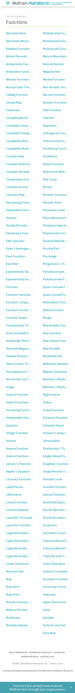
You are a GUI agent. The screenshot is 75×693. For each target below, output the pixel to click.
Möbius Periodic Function (23, 610)
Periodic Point (52, 202)
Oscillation (50, 156)
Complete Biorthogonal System (27, 118)
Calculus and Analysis (16, 16)
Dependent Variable (19, 210)
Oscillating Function (56, 148)
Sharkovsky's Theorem (58, 448)
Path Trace (50, 179)
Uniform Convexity (55, 571)
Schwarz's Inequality (56, 433)
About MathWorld (18, 652)
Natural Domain (53, 64)
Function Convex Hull (20, 310)
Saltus (47, 402)
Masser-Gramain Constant (23, 602)
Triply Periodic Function (59, 556)
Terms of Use (56, 663)
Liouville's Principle (19, 518)
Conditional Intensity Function (26, 187)
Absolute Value (16, 33)
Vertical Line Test (54, 625)
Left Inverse (14, 494)
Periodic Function (55, 195)
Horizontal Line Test (19, 379)
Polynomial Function (57, 233)
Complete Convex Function (24, 125)
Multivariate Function (57, 49)
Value (46, 610)
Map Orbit (12, 594)
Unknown (49, 594)
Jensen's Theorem (18, 464)
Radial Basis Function (57, 302)
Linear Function (16, 502)
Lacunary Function (18, 479)
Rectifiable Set (52, 356)
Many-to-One (15, 571)
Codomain (13, 110)
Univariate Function (56, 587)
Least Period (14, 487)
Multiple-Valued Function (23, 625)
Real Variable (51, 348)
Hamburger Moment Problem (25, 341)
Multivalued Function (57, 41)
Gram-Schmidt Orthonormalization (29, 333)
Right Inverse (51, 394)
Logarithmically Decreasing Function (30, 548)
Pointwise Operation (56, 225)
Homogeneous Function (22, 371)
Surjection (50, 525)
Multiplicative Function (58, 33)
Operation (50, 125)
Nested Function (54, 79)
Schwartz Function (55, 418)
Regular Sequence (55, 371)
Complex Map (15, 156)
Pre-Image (50, 256)
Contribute (59, 652)
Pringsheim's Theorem (58, 264)
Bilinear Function (17, 79)
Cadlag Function (17, 95)
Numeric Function (55, 102)
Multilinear (13, 617)
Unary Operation (54, 564)
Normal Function (54, 95)
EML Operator (15, 241)
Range (47, 318)
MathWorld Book (29, 656)
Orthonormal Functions (59, 141)
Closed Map (14, 102)
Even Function (15, 256)
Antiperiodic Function (20, 64)
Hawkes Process (17, 356)
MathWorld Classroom (40, 652)
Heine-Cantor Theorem (21, 364)
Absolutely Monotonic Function (27, 41)
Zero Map (49, 633)
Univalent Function (55, 579)
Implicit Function (17, 394)
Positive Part (51, 248)
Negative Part (51, 72)
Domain (11, 218)
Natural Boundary (55, 56)
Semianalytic (51, 441)
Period (47, 187)
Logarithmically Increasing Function (30, 556)
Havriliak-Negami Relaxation (25, 348)
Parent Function (53, 164)
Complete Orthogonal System (26, 133)
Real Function (52, 333)
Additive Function (18, 49)
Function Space (16, 318)
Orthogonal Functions (57, 133)
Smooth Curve (52, 479)
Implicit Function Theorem (24, 402)
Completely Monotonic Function (27, 141)
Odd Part (49, 118)
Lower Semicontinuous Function (28, 564)
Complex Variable (17, 171)
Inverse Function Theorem (23, 456)
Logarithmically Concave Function (28, 533)
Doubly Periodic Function (23, 225)
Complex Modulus (18, 164)
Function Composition (21, 302)
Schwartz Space (53, 425)
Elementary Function (20, 233)
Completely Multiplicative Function (29, 148)
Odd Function (52, 110)
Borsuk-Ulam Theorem (21, 87)
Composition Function (21, 179)
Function (12, 287)
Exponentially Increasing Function (28, 279)
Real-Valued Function (57, 341)
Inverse (11, 441)
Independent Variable (20, 418)
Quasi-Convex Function (58, 295)
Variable (48, 617)
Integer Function (17, 433)
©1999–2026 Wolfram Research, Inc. (30, 663)
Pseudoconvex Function (59, 279)
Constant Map (15, 195)
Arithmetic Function (19, 72)
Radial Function (53, 310)
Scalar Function (53, 410)
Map (9, 579)
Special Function (54, 494)
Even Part (12, 264)
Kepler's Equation (18, 471)
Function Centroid (18, 295)
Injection (12, 425)
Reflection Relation (55, 364)
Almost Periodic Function (23, 56)
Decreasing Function (20, 202)
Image (10, 387)
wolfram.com (47, 656)
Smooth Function (54, 487)
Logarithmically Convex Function (28, 541)
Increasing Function (19, 410)
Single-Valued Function (58, 456)
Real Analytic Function (57, 325)
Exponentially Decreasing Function (29, 271)
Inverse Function (17, 448)
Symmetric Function (56, 533)
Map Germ (13, 587)
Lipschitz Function (18, 525)
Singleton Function (55, 464)
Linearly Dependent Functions (26, 510)
